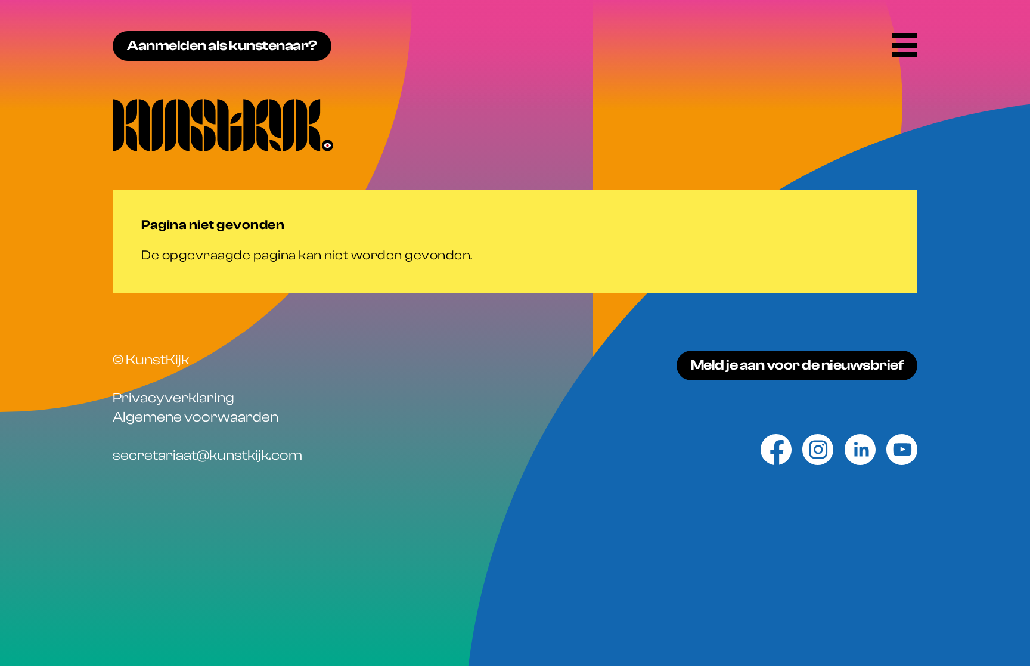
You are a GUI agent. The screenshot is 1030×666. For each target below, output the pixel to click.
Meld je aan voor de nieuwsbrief (797, 365)
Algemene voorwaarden (195, 417)
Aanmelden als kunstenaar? (222, 46)
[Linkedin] (860, 449)
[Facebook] (776, 449)
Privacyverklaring (173, 398)
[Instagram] (817, 449)
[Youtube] (901, 449)
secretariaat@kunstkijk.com (207, 455)
